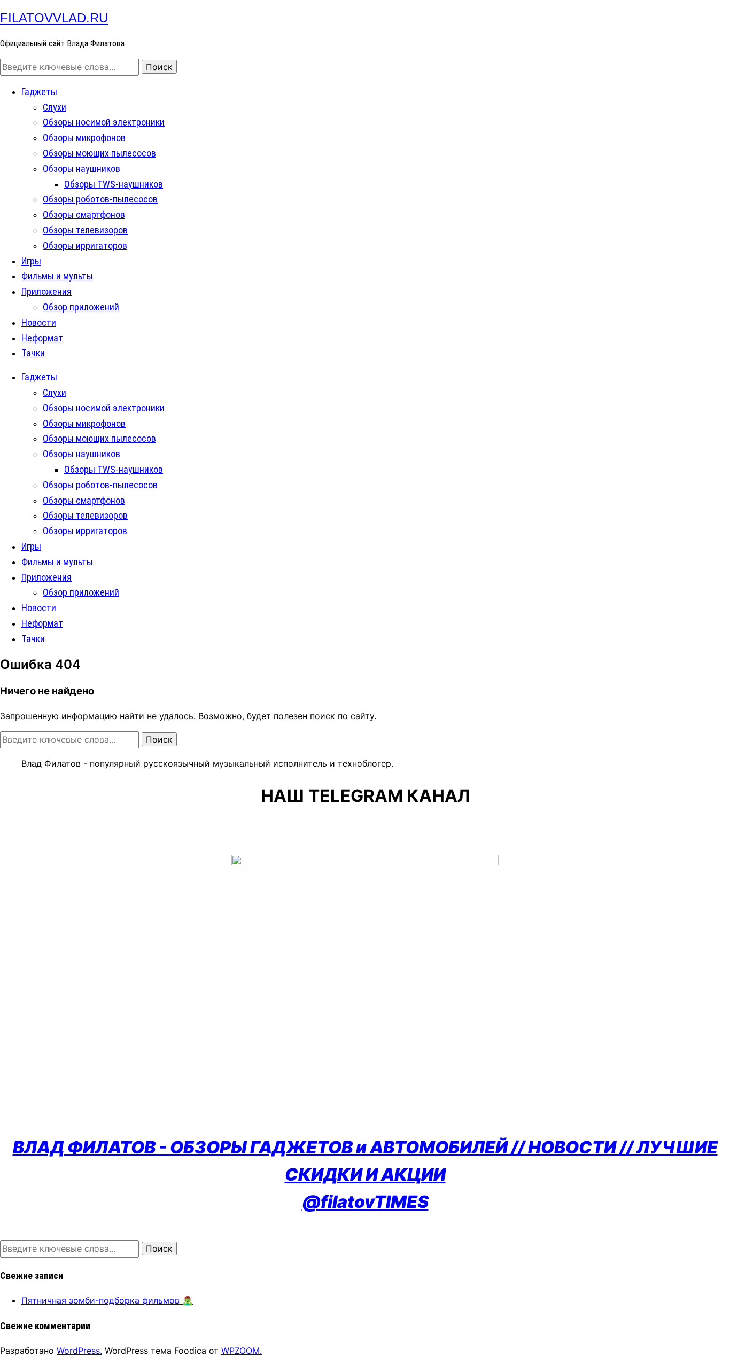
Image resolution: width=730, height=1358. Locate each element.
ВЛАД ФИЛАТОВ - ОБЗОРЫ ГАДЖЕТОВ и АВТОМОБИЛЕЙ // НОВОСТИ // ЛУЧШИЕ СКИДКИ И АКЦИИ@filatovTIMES (365, 1174)
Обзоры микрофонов (84, 137)
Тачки (33, 352)
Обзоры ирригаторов (85, 245)
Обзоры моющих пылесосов (99, 153)
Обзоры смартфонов (84, 214)
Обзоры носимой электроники (104, 122)
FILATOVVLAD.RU (54, 18)
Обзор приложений (81, 307)
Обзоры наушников (81, 168)
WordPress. (79, 1350)
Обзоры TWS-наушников (113, 184)
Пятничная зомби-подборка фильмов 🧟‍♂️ (107, 1300)
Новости (38, 322)
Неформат (42, 338)
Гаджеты (39, 91)
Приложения (46, 291)
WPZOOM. (241, 1350)
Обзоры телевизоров (85, 230)
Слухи (54, 107)
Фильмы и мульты (57, 276)
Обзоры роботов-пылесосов (100, 199)
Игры (31, 261)
